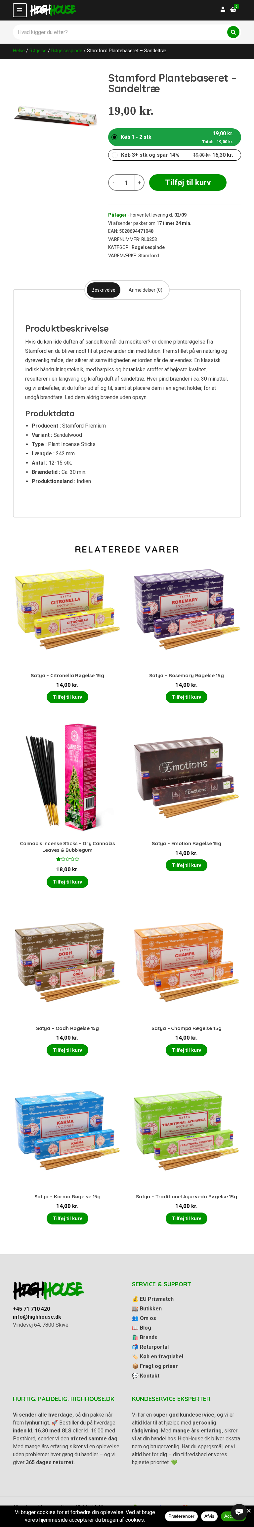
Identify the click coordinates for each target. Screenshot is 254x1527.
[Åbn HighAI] (239, 1512)
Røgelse (38, 50)
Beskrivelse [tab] (103, 290)
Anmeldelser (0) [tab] (145, 290)
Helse (19, 50)
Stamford (148, 255)
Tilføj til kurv (188, 182)
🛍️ (144, 1337)
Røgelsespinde (66, 50)
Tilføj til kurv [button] (67, 697)
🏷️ (157, 1356)
